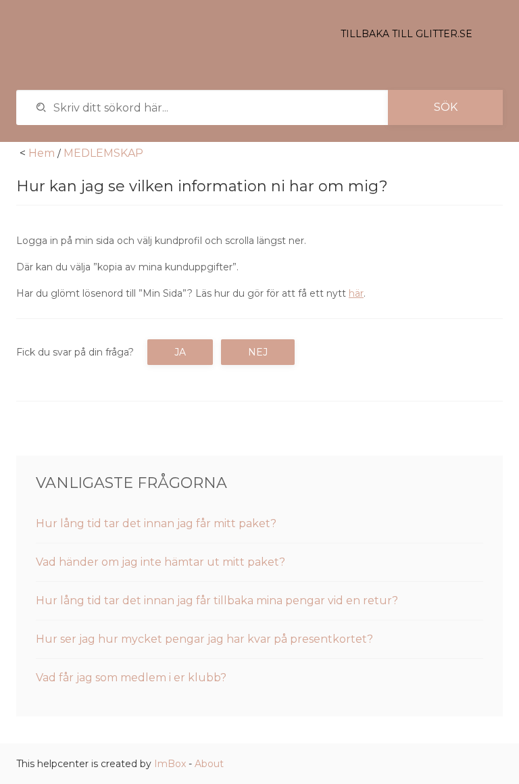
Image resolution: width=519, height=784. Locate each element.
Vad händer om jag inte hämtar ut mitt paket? (160, 562)
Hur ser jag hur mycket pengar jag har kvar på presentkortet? (204, 639)
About (209, 764)
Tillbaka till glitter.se (406, 34)
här (356, 293)
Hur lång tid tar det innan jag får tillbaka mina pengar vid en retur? (217, 600)
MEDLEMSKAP (103, 153)
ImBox (170, 764)
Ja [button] (180, 352)
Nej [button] (258, 352)
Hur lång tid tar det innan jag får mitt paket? (156, 523)
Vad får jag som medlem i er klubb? (131, 677)
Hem (41, 153)
